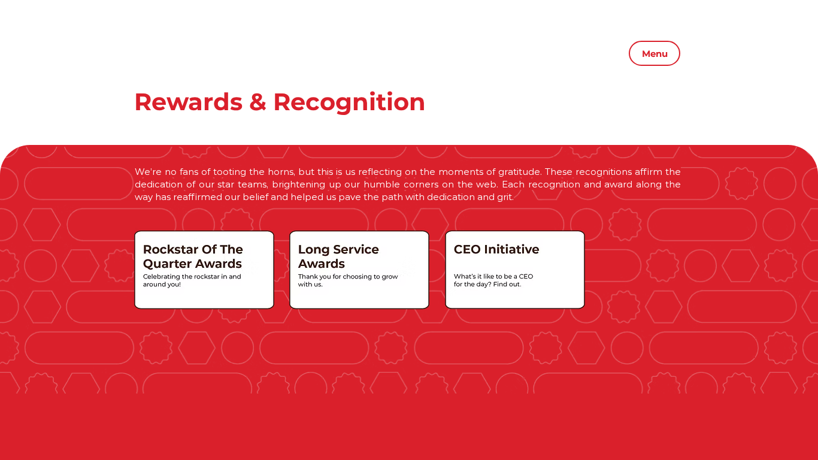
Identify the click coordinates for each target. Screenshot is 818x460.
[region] (203, 270)
